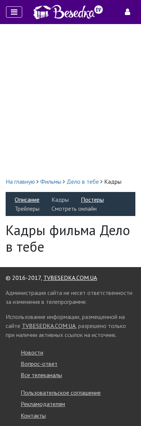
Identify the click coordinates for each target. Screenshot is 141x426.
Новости (32, 352)
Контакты (33, 415)
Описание (27, 199)
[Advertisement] (70, 100)
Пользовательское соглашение (61, 392)
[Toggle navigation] (14, 12)
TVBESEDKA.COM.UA (70, 277)
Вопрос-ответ (39, 363)
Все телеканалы (41, 375)
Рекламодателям (43, 404)
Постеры (92, 199)
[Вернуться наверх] (127, 403)
